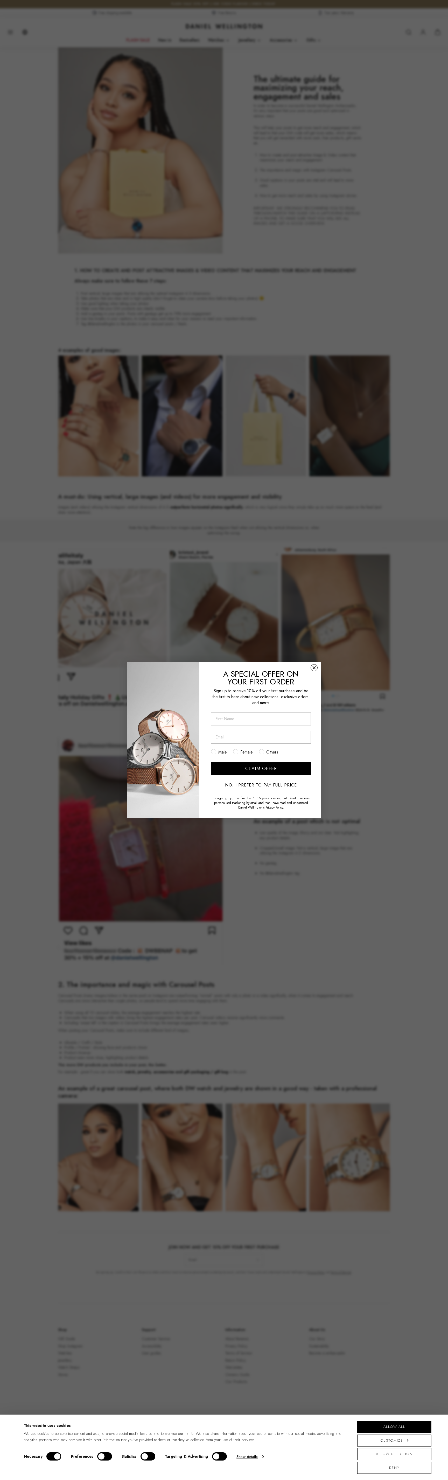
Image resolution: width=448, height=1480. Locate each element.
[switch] (104, 1456)
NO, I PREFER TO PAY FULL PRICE (261, 785)
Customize (392, 1440)
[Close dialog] (314, 667)
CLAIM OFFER (261, 768)
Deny (394, 1467)
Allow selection (394, 1453)
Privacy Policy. (274, 807)
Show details (247, 1456)
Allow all (394, 1426)
